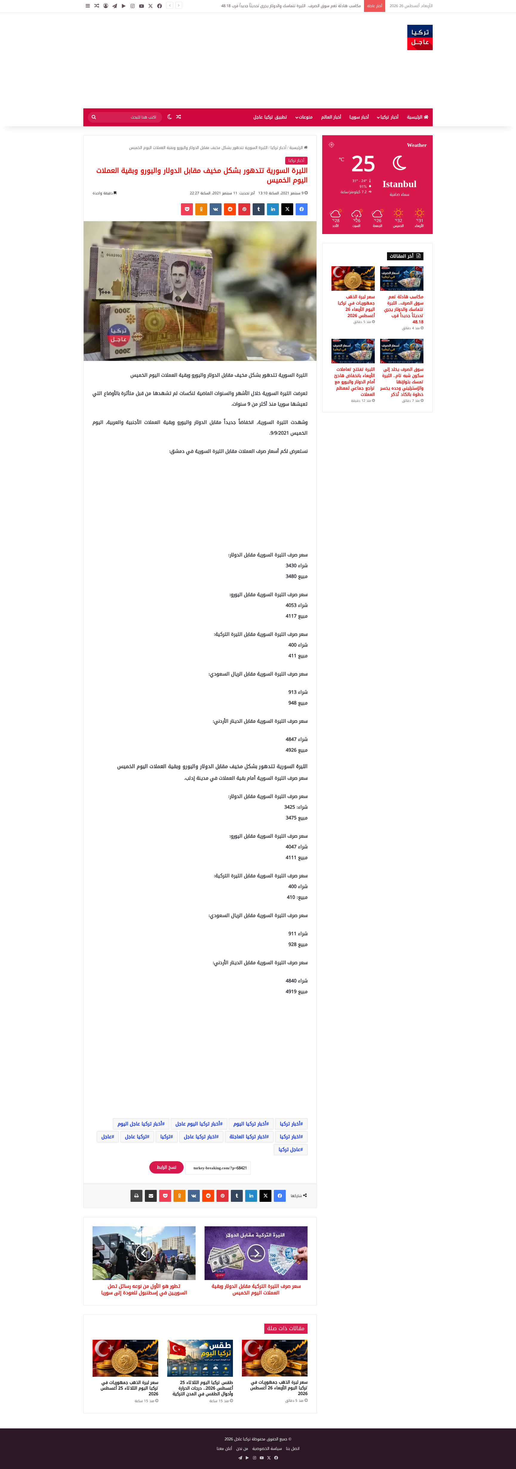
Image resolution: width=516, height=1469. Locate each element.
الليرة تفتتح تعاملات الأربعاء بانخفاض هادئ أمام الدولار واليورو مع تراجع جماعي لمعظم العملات (354, 382)
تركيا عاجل (136, 1136)
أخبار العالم (331, 117)
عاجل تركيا (289, 1149)
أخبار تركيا (389, 117)
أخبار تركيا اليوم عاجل (198, 1123)
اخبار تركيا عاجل (200, 1136)
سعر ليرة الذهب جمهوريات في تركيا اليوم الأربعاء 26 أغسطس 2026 (279, 1388)
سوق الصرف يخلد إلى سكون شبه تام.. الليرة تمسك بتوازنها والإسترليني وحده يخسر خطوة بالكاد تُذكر (401, 382)
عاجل (107, 1136)
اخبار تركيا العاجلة (248, 1136)
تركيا (165, 1136)
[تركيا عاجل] (420, 37)
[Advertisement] (198, 60)
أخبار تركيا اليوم (250, 1123)
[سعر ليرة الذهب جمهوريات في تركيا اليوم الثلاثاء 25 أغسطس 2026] (125, 1358)
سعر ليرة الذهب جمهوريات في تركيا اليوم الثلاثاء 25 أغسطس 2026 (129, 1388)
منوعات (306, 117)
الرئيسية (415, 117)
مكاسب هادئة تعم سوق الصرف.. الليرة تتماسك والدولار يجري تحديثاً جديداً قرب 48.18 (403, 309)
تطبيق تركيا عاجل (270, 117)
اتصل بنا (293, 1448)
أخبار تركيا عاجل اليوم (140, 1123)
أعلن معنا (224, 1448)
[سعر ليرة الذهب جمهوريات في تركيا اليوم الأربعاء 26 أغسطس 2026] (275, 1358)
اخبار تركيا (290, 1136)
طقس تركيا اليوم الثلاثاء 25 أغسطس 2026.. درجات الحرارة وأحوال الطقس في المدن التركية (203, 1388)
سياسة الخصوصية (267, 1448)
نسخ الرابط (166, 1167)
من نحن (242, 1448)
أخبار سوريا (359, 117)
